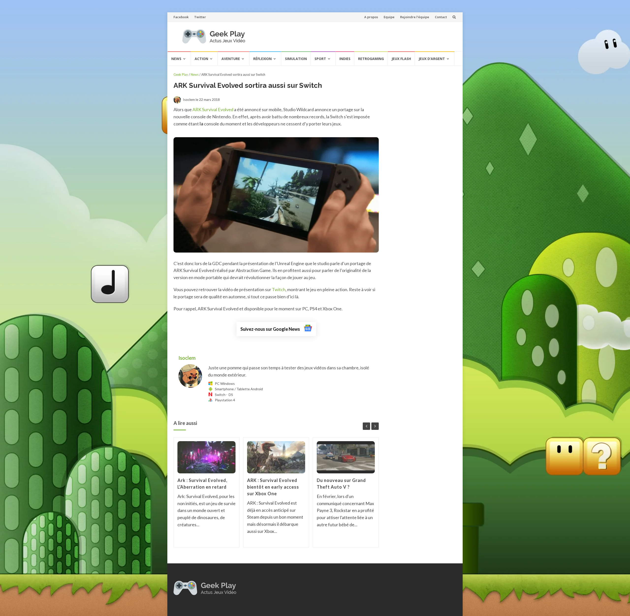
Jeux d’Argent (432, 58)
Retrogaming (371, 58)
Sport (320, 58)
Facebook (181, 17)
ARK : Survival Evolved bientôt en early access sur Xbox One (273, 487)
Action (201, 58)
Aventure (230, 58)
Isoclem (187, 358)
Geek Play (180, 74)
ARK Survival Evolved (212, 109)
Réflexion (262, 58)
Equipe (389, 17)
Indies (344, 58)
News (176, 58)
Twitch (278, 289)
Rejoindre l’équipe (414, 17)
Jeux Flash (401, 58)
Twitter (200, 17)
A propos (371, 17)
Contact (441, 17)
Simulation (296, 58)
